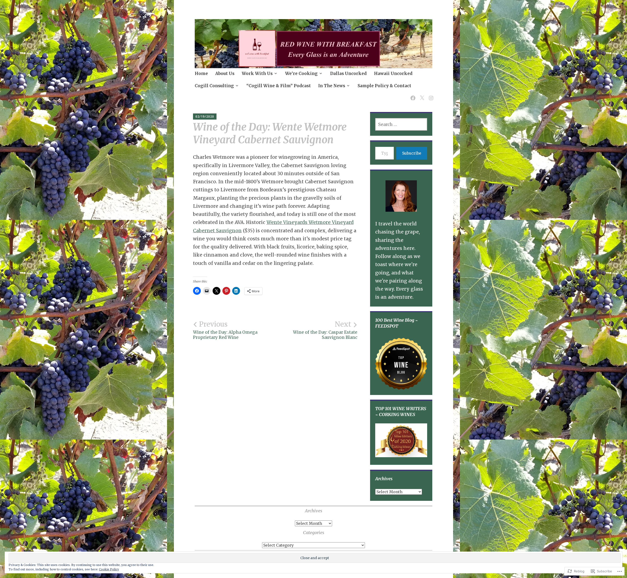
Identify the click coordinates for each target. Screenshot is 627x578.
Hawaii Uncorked (393, 73)
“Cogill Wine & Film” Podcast (278, 85)
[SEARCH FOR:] (401, 124)
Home (201, 73)
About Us (224, 73)
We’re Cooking (301, 73)
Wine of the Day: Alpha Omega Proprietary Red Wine (225, 330)
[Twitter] (421, 95)
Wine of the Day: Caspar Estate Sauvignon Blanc (325, 330)
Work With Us (257, 73)
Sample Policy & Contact (384, 85)
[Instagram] (430, 95)
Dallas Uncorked (348, 73)
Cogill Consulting (214, 85)
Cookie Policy (109, 569)
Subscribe (411, 153)
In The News (331, 85)
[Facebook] (412, 95)
